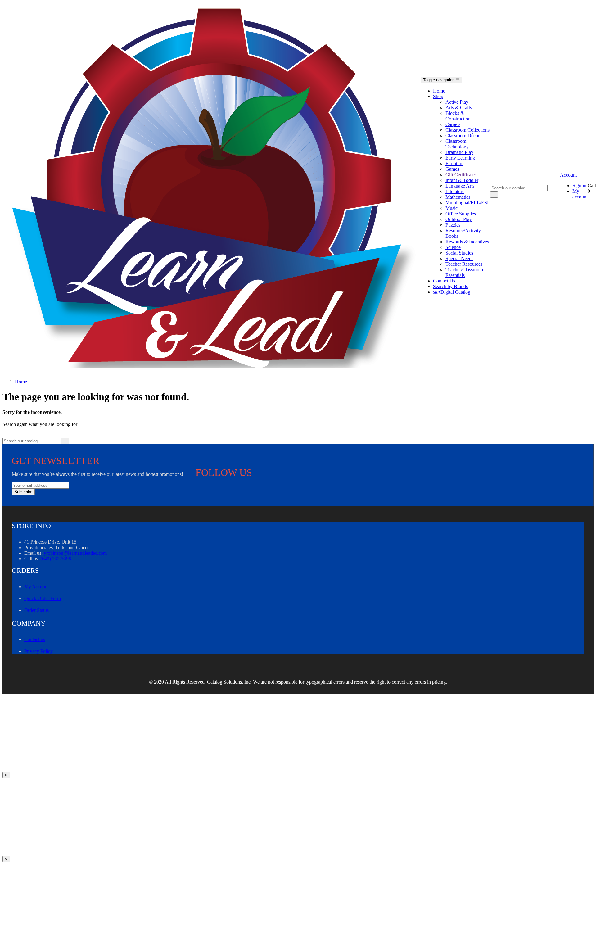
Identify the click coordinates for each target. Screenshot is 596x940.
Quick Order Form (42, 598)
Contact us (34, 639)
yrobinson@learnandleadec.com (75, 553)
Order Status (36, 610)
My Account (36, 586)
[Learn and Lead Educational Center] (216, 188)
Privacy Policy (38, 651)
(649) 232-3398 (55, 558)
